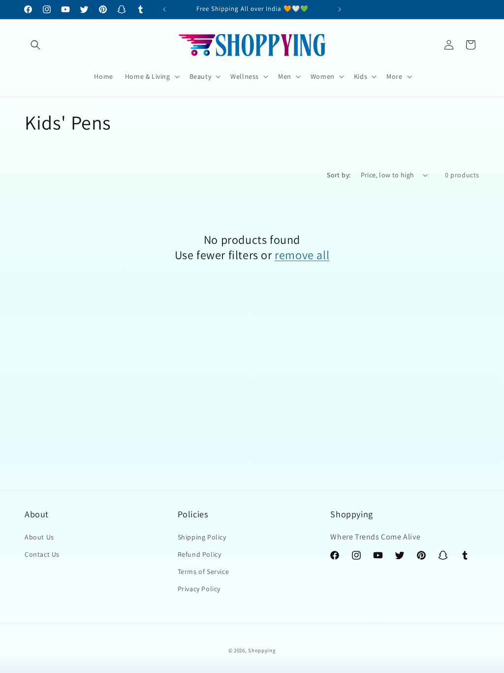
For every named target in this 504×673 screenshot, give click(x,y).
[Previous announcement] (164, 9)
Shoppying (262, 650)
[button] (35, 45)
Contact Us (42, 554)
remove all (302, 255)
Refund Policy (199, 554)
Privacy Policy (199, 588)
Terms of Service (203, 571)
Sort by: (338, 174)
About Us (39, 537)
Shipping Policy (202, 537)
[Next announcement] (339, 9)
